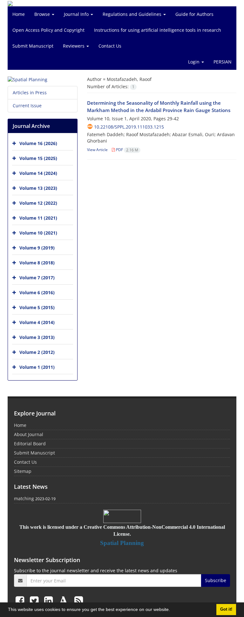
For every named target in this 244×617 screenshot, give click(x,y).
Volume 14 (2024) (38, 173)
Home (18, 14)
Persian (223, 62)
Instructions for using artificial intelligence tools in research (157, 30)
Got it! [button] (226, 609)
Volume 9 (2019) (37, 248)
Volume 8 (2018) (37, 263)
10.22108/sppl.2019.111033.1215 (129, 127)
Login (194, 62)
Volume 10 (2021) (38, 233)
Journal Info (77, 14)
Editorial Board (30, 444)
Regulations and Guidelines (133, 14)
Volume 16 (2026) (38, 143)
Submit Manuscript (32, 46)
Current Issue (27, 106)
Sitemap (22, 471)
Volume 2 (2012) (37, 352)
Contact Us (109, 46)
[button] (172, 610)
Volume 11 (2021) (38, 218)
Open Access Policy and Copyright (48, 30)
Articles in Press (30, 93)
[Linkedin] (50, 600)
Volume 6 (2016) (37, 292)
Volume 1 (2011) (37, 367)
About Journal (28, 434)
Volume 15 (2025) (38, 158)
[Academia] (65, 600)
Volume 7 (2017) (37, 278)
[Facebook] (21, 600)
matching (24, 498)
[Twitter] (35, 600)
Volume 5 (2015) (37, 307)
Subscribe (215, 580)
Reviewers (74, 46)
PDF (126, 149)
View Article (97, 149)
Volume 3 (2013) (37, 337)
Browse (42, 14)
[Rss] (79, 600)
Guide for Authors (194, 14)
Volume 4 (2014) (37, 322)
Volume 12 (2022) (38, 203)
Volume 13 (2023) (38, 188)
